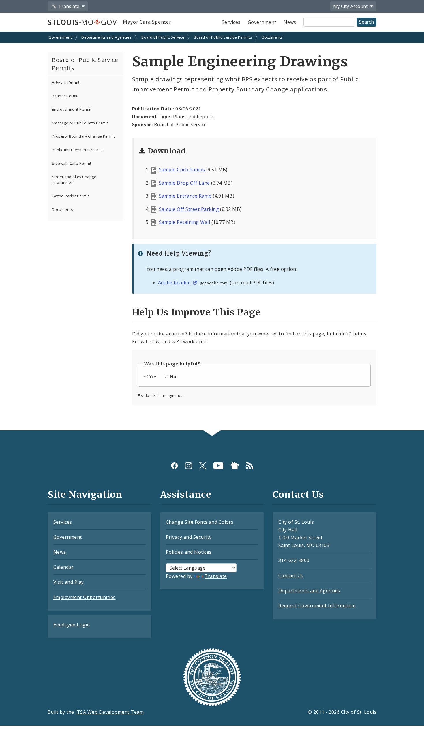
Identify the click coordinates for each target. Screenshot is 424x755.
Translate (216, 576)
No (173, 376)
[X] (202, 465)
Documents (272, 37)
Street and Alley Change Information (74, 179)
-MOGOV (82, 22)
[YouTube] (218, 465)
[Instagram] (188, 465)
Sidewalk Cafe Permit (71, 163)
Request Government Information (317, 605)
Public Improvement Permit (77, 149)
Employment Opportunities (84, 597)
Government (262, 22)
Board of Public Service (162, 37)
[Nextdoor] (234, 465)
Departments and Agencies (106, 37)
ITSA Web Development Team (109, 712)
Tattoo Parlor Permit (70, 195)
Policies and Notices (189, 552)
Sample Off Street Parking (189, 209)
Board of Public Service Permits (223, 37)
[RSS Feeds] (249, 465)
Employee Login (71, 624)
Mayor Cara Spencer (147, 22)
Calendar (63, 567)
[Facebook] (174, 465)
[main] (212, 231)
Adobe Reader (174, 282)
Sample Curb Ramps (182, 169)
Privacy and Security (189, 537)
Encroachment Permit (71, 109)
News (290, 22)
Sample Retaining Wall (185, 222)
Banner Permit (65, 95)
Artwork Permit (66, 82)
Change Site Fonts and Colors (199, 522)
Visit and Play (68, 582)
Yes (153, 376)
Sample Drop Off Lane (185, 183)
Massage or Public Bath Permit (80, 122)
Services (231, 22)
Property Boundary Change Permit (83, 136)
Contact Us (290, 575)
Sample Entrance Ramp (186, 196)
